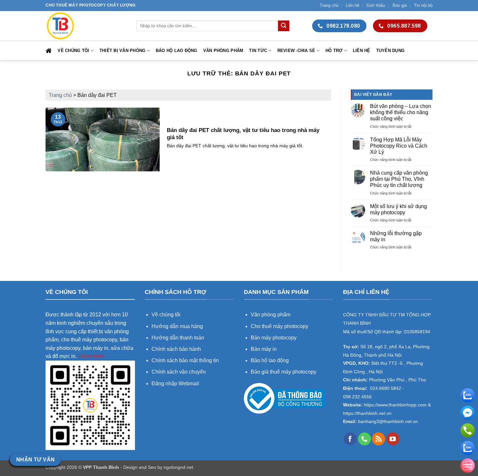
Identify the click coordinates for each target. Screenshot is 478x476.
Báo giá (399, 5)
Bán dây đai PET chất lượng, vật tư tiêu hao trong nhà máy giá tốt (243, 133)
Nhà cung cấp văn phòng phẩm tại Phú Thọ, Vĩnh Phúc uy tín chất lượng (399, 179)
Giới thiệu (375, 5)
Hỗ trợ (334, 50)
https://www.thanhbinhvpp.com (395, 405)
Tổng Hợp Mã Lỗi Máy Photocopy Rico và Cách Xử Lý (398, 146)
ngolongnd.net (178, 467)
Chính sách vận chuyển (179, 372)
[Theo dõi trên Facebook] (350, 438)
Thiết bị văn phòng (123, 50)
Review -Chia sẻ (296, 50)
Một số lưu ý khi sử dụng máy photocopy (398, 209)
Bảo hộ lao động (176, 50)
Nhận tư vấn (35, 459)
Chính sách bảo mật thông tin (185, 360)
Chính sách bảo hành (176, 349)
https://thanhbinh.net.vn (367, 413)
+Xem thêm (91, 356)
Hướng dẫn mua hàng (178, 326)
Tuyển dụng (390, 50)
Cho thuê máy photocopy (279, 326)
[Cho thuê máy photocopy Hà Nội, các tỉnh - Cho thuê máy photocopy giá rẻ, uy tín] (86, 26)
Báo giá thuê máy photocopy (283, 372)
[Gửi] (283, 26)
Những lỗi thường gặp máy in (396, 236)
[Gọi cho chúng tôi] (364, 438)
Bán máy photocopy (274, 337)
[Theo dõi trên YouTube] (392, 438)
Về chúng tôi (73, 50)
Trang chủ (329, 5)
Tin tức (258, 50)
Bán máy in (264, 349)
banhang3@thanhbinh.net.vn (387, 421)
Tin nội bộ (423, 5)
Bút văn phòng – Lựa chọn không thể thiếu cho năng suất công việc (400, 112)
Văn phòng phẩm (223, 50)
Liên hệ (352, 5)
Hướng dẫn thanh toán (178, 337)
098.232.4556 (357, 396)
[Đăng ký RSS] (378, 438)
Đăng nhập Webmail (175, 383)
